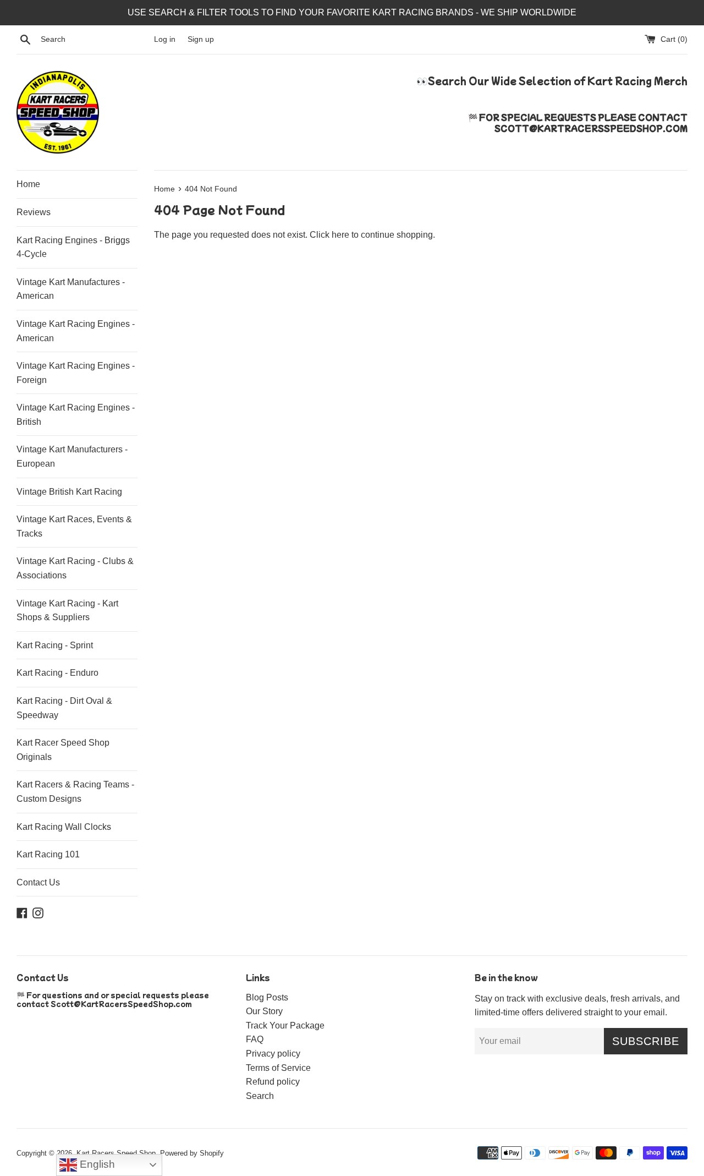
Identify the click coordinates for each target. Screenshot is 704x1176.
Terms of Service (278, 1068)
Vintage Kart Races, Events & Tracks (74, 526)
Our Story (264, 1011)
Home (28, 184)
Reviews (33, 212)
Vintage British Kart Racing (69, 491)
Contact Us (38, 882)
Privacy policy (273, 1053)
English (96, 1164)
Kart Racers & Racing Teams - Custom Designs (75, 791)
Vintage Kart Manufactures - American (70, 289)
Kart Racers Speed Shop (116, 1153)
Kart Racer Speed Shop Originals (62, 750)
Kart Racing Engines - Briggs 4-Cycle (73, 247)
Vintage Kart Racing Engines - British (75, 414)
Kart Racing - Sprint (54, 645)
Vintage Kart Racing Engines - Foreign (75, 373)
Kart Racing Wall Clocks (63, 827)
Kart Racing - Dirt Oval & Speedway (64, 708)
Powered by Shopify (192, 1153)
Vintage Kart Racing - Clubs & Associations (75, 568)
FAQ (254, 1039)
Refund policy (273, 1081)
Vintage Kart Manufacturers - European (72, 456)
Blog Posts (267, 997)
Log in (164, 39)
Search (260, 1096)
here (340, 234)
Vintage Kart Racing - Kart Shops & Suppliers (67, 610)
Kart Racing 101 (48, 854)
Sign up (201, 39)
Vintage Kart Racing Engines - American (75, 331)
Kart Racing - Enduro (57, 672)
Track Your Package (285, 1025)
